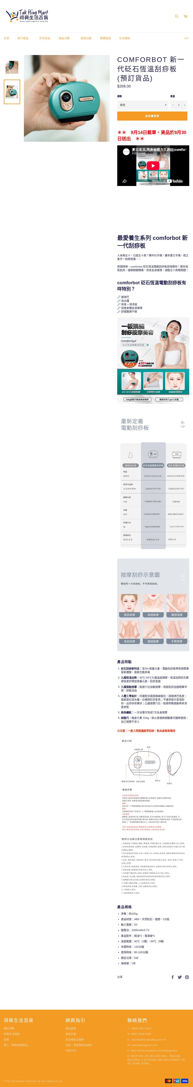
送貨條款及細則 (75, 1039)
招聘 (6, 1039)
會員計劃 (86, 38)
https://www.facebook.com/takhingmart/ (154, 1050)
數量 (172, 96)
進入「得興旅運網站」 (17, 1045)
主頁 (6, 38)
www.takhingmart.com (144, 1045)
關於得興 (9, 1028)
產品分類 (65, 38)
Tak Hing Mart (17, 1081)
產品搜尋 (71, 1028)
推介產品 (23, 38)
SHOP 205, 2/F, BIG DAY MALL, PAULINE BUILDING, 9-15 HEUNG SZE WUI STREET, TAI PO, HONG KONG (156, 1059)
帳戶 (186, 38)
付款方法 (71, 1050)
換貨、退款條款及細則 (79, 1045)
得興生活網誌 (12, 1033)
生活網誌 (124, 38)
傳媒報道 (105, 38)
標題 (119, 96)
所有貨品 (44, 38)
